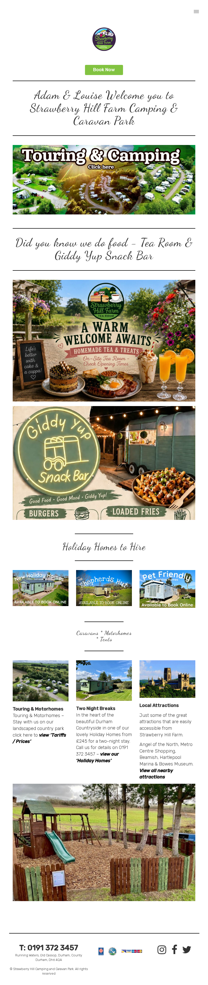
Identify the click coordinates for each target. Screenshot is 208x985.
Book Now (104, 69)
